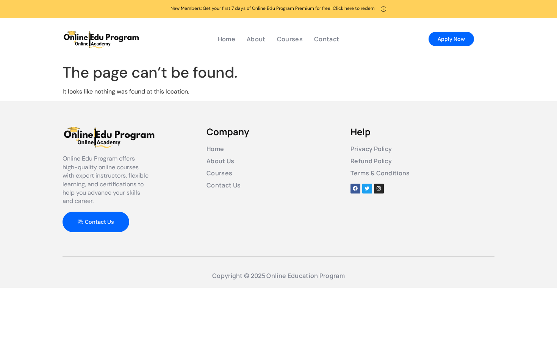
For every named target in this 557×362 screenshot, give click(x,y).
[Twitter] (367, 188)
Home (226, 39)
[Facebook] (355, 188)
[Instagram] (379, 188)
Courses (290, 39)
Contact (326, 39)
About (256, 39)
